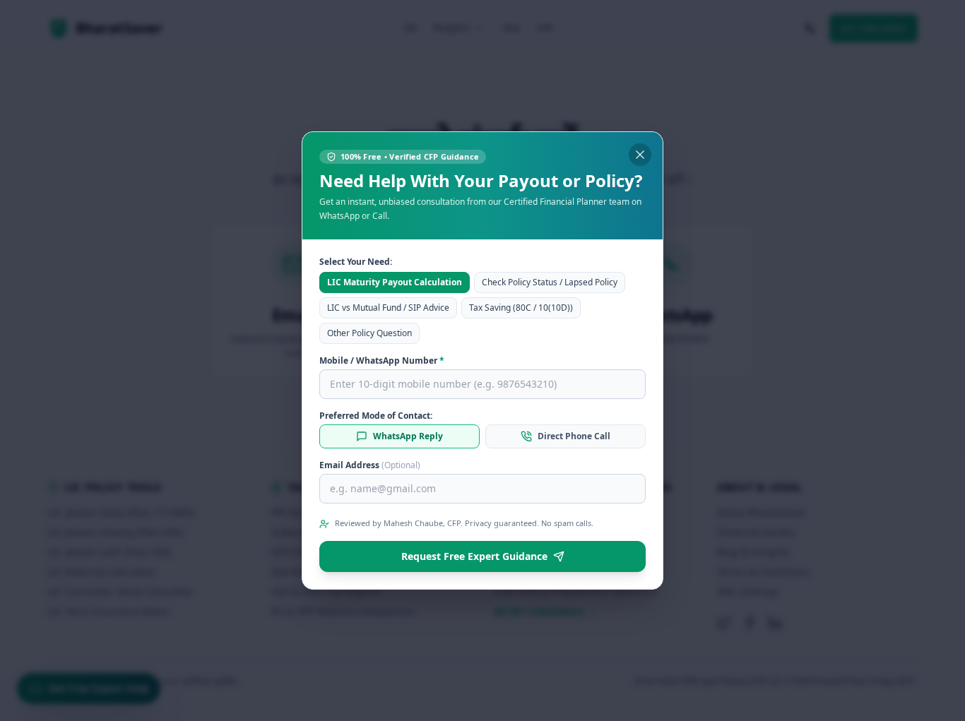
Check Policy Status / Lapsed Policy (549, 282)
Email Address (369, 465)
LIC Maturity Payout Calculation (394, 282)
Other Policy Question (369, 333)
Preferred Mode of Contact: (375, 416)
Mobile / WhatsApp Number (381, 361)
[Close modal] (640, 154)
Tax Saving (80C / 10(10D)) (521, 308)
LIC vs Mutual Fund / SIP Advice (388, 308)
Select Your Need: (355, 262)
